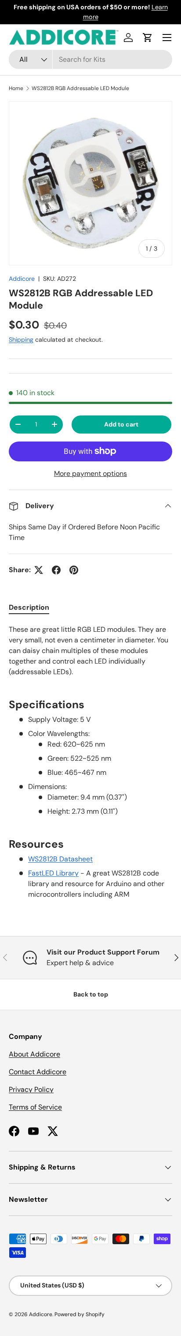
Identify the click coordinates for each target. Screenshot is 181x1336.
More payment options (90, 473)
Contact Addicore (37, 1071)
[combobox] (90, 59)
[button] (147, 37)
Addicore (22, 279)
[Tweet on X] (38, 570)
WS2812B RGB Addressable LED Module (80, 88)
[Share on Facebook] (56, 570)
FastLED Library (53, 873)
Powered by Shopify (79, 1314)
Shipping (21, 339)
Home (16, 88)
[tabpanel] (90, 762)
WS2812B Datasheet (60, 859)
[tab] (29, 607)
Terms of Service (35, 1107)
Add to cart (121, 424)
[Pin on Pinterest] (74, 570)
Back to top (90, 994)
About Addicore (34, 1054)
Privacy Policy (31, 1089)
